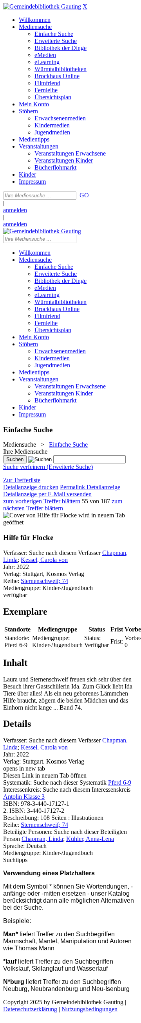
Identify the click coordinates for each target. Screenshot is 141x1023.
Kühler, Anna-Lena (90, 838)
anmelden (15, 210)
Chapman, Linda (42, 838)
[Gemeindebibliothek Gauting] (42, 6)
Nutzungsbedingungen (89, 1009)
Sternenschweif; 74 (44, 581)
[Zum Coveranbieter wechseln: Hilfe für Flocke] (40, 515)
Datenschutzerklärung (30, 1009)
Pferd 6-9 (119, 782)
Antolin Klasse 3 (24, 796)
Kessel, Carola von (44, 559)
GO (84, 195)
